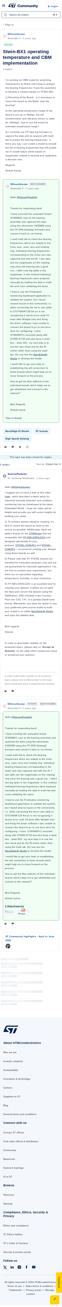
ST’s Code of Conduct (15, 1243)
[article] (31, 583)
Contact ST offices (13, 1132)
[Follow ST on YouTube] (34, 1267)
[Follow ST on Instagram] (19, 1267)
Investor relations (13, 1061)
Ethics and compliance (15, 1225)
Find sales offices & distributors (21, 1141)
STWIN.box (35, 533)
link (7, 496)
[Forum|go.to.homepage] (23, 6)
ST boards (42, 431)
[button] (4, 6)
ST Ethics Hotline (12, 1234)
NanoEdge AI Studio (17, 431)
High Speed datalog (17, 438)
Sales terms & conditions (39, 1286)
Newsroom (9, 1159)
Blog (5, 1105)
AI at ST (7, 1176)
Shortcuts (8, 1195)
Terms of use (14, 1286)
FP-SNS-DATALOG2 (34, 537)
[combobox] (31, 14)
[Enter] (5, 14)
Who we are (10, 1052)
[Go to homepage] (10, 1033)
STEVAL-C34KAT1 (25, 545)
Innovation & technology (16, 1079)
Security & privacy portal (17, 1252)
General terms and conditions (19, 1114)
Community (9, 1150)
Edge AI (9, 24)
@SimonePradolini (27, 197)
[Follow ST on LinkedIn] (12, 1267)
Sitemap (7, 1203)
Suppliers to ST (12, 1096)
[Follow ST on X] (5, 1268)
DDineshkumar (16, 34)
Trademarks (15, 1290)
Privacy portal (33, 1290)
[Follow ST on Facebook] (26, 1267)
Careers (7, 1087)
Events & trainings (13, 1168)
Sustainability (10, 1070)
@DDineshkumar (20, 487)
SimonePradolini (17, 474)
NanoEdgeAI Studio (42, 611)
